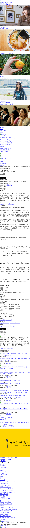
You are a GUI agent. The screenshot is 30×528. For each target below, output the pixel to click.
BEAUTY (3, 473)
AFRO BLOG (4, 78)
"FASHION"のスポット (7, 483)
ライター (2, 519)
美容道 (2, 505)
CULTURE (3, 471)
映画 (1, 129)
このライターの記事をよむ (8, 204)
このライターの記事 (6, 417)
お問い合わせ (4, 514)
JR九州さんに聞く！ (6, 504)
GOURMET (3, 468)
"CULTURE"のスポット (7, 488)
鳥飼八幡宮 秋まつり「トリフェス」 (11, 384)
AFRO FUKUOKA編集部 (7, 517)
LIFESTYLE (3, 474)
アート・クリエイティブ (7, 139)
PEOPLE (2, 465)
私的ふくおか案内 (5, 502)
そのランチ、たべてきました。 (9, 53)
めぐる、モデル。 (5, 500)
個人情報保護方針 (5, 516)
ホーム (2, 161)
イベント (2, 136)
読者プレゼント (4, 512)
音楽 (1, 132)
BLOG (2, 165)
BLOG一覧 (3, 419)
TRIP (1, 470)
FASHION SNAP (5, 102)
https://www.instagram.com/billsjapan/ (10, 323)
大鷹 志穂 (9, 185)
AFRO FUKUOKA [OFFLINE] (8, 509)
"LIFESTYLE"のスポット (7, 492)
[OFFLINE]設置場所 (6, 510)
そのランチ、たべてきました (8, 507)
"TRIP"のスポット (5, 487)
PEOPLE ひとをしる (6, 163)
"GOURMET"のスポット (7, 485)
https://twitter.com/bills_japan (7, 326)
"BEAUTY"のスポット (6, 490)
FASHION (3, 467)
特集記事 (2, 497)
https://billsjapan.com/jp (6, 320)
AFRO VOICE (4, 28)
